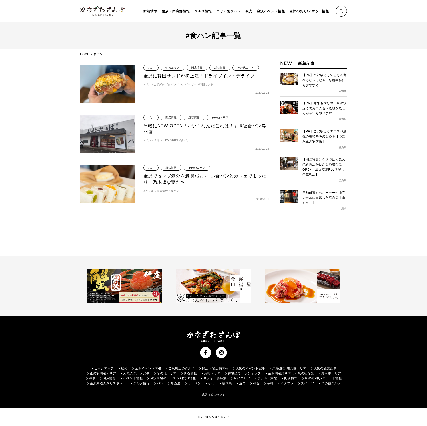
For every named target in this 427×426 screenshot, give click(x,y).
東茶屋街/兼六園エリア (289, 368)
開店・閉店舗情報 (215, 368)
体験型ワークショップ (244, 373)
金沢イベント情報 (148, 368)
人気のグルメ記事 (136, 373)
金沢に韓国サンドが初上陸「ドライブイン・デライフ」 (201, 75)
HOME (84, 54)
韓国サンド (206, 84)
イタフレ (287, 383)
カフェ (149, 190)
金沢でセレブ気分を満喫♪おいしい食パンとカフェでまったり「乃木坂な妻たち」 (204, 179)
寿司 (270, 383)
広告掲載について (213, 394)
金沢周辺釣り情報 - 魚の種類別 (291, 373)
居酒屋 (176, 383)
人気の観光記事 (325, 368)
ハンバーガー (188, 84)
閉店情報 (109, 378)
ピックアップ (104, 368)
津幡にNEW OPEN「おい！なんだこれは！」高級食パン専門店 (204, 129)
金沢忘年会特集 (214, 378)
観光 (124, 368)
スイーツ (307, 383)
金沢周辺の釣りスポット (108, 383)
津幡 (156, 140)
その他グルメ (331, 383)
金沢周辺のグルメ (182, 368)
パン (151, 67)
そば (211, 383)
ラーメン (194, 383)
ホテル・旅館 (267, 378)
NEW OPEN (170, 140)
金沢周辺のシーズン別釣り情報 (173, 378)
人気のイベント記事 (250, 368)
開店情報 (197, 67)
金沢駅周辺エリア (103, 373)
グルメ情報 (141, 383)
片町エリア (212, 373)
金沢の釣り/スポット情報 (323, 378)
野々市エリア (331, 373)
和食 (256, 383)
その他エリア (245, 67)
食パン (172, 84)
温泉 (92, 378)
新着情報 (150, 11)
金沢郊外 (159, 84)
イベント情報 (133, 378)
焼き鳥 (227, 383)
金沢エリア (172, 67)
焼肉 (242, 383)
